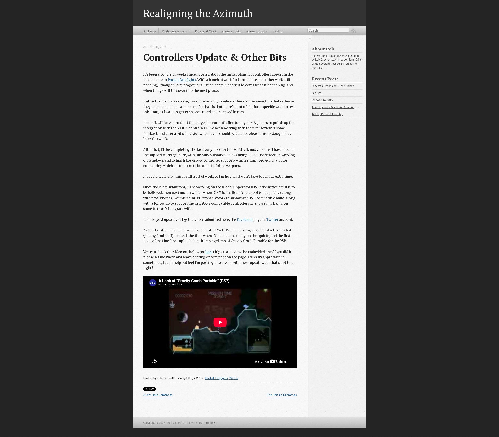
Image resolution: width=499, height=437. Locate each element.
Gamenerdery (257, 31)
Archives (149, 31)
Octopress (209, 423)
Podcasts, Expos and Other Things (333, 86)
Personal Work (206, 31)
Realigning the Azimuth (198, 13)
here (209, 251)
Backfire (316, 93)
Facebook (245, 219)
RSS (353, 31)
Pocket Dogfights (182, 79)
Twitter (278, 31)
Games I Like (231, 31)
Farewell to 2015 (322, 100)
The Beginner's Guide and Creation (333, 107)
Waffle (233, 378)
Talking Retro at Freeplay (327, 114)
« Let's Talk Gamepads (157, 395)
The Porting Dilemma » (282, 395)
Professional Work (175, 31)
